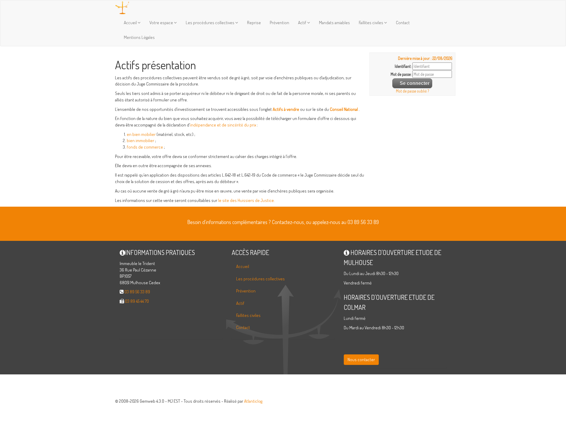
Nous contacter (361, 359)
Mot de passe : (401, 74)
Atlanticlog (253, 401)
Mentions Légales (139, 37)
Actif (302, 22)
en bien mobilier (141, 134)
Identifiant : (403, 66)
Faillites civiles (371, 22)
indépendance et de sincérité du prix (223, 125)
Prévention (279, 22)
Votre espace (161, 22)
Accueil (131, 22)
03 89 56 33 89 (137, 292)
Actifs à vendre (286, 109)
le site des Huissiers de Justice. (246, 200)
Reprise (254, 22)
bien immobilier (140, 140)
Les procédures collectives (210, 22)
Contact (403, 22)
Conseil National (344, 109)
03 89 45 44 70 (137, 301)
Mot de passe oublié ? (412, 90)
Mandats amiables (334, 22)
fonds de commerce (145, 147)
